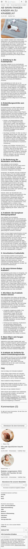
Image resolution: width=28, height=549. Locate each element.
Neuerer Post (4, 468)
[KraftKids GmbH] (14, 2)
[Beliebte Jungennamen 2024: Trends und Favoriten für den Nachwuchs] (7, 460)
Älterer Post (6, 444)
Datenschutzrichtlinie (19, 545)
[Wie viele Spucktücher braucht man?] (7, 435)
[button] (6, 1)
